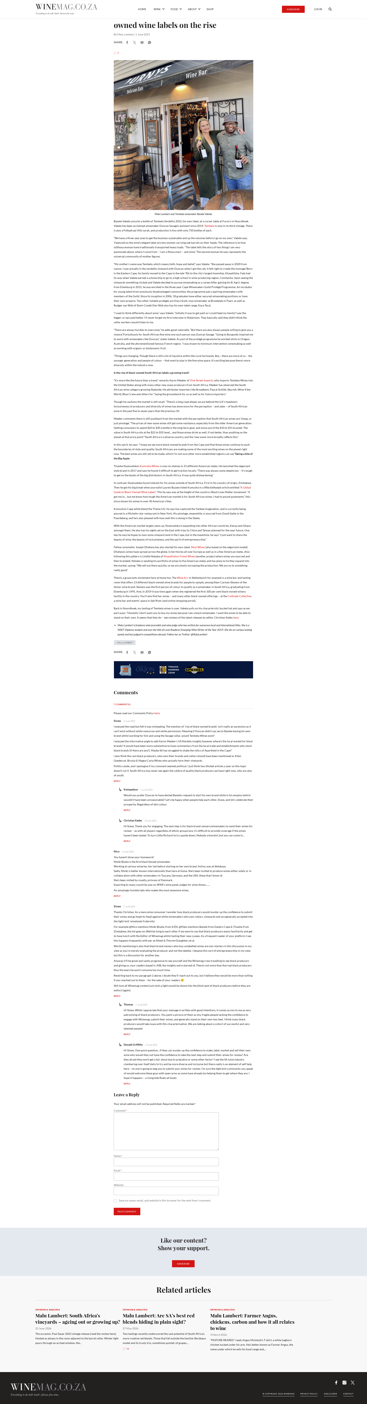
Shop (210, 9)
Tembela (209, 225)
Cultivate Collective (239, 596)
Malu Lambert (125, 34)
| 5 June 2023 (150, 820)
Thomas (128, 1004)
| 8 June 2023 (151, 1044)
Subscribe (293, 9)
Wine (157, 9)
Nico (116, 851)
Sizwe (117, 720)
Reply (117, 781)
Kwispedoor (131, 789)
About (192, 9)
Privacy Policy (309, 1394)
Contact (348, 1394)
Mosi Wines (198, 547)
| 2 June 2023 (129, 721)
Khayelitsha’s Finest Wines (179, 556)
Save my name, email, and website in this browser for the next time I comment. (165, 1200)
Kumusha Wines (149, 466)
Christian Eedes (133, 820)
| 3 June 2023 (127, 851)
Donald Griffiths (133, 1044)
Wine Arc (182, 577)
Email (118, 1170)
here (236, 617)
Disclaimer (330, 1394)
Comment (120, 1110)
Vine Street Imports (201, 380)
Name (118, 1156)
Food (174, 9)
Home (142, 9)
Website (118, 1185)
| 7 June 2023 (129, 906)
